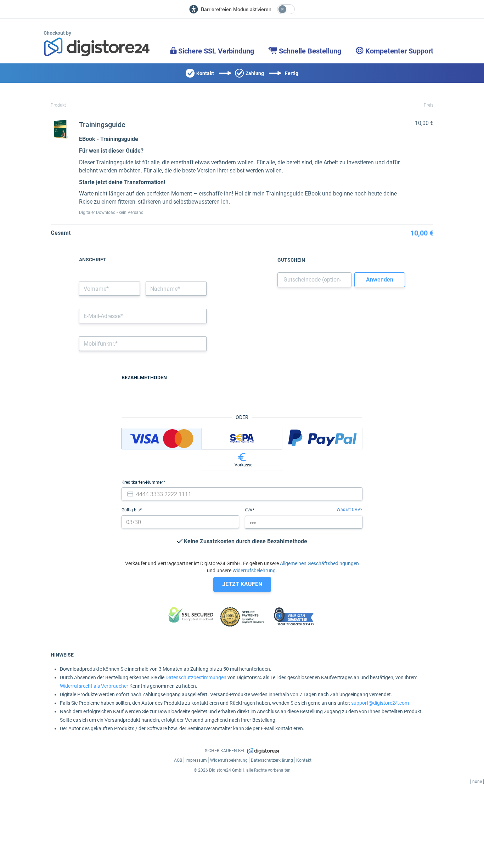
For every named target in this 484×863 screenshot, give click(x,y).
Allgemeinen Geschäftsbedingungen (319, 563)
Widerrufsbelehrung (254, 570)
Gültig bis (131, 509)
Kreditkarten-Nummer (143, 482)
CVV (249, 510)
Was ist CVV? (349, 509)
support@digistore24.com (380, 703)
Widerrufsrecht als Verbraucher (94, 686)
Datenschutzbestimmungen (195, 677)
